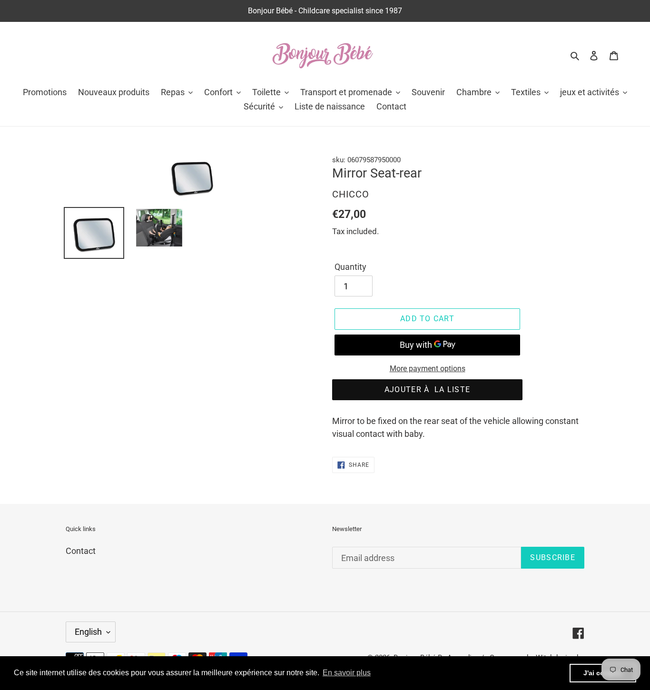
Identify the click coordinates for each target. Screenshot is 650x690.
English (88, 632)
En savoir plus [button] (347, 673)
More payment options (427, 368)
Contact (81, 551)
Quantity (350, 267)
